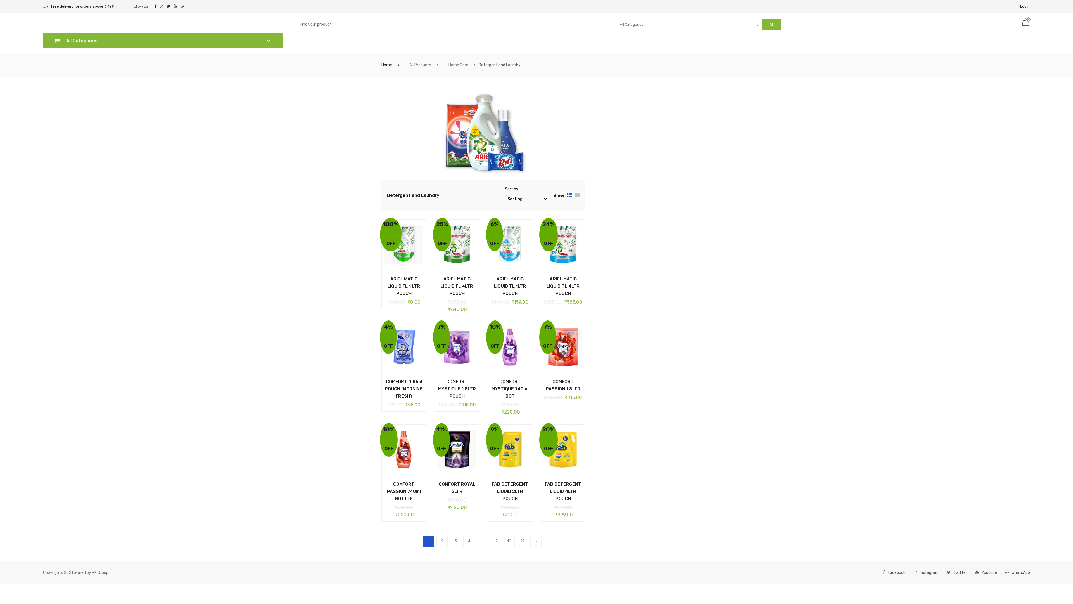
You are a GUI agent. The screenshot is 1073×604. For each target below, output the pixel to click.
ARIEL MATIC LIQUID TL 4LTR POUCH (563, 286)
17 (496, 541)
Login (1025, 6)
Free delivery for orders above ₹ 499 (82, 6)
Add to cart (399, 278)
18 (509, 541)
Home (386, 65)
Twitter (960, 572)
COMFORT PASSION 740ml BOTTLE (404, 491)
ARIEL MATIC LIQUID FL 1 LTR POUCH (404, 286)
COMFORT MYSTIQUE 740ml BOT (510, 389)
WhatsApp (1021, 572)
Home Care (458, 65)
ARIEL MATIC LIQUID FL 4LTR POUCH (457, 286)
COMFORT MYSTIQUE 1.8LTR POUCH (457, 389)
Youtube (989, 572)
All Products (420, 65)
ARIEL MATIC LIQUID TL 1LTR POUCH (510, 286)
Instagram (929, 572)
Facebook (896, 572)
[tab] (569, 195)
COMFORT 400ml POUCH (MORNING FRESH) (404, 389)
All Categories (81, 40)
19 (523, 541)
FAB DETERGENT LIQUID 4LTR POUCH (563, 491)
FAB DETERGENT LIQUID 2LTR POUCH (510, 491)
